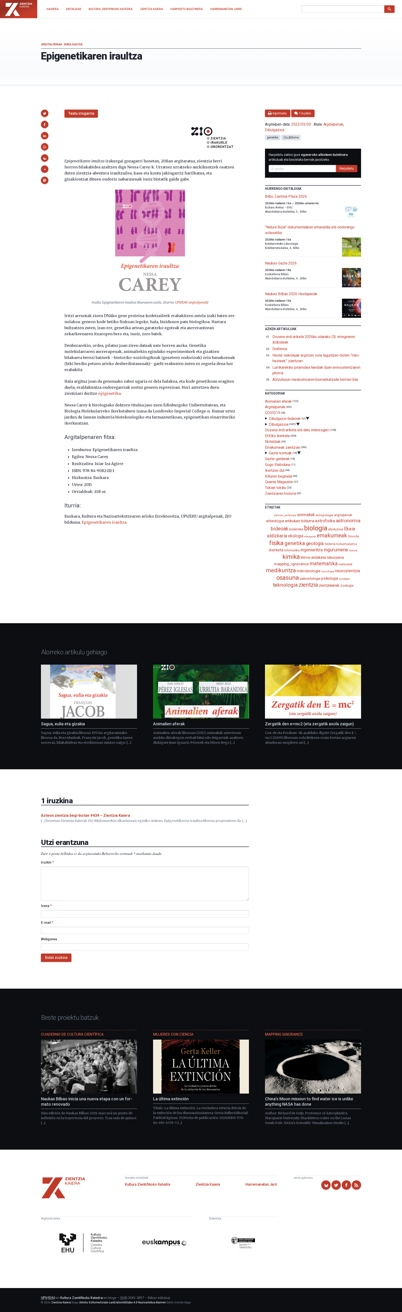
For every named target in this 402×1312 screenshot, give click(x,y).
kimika (291, 556)
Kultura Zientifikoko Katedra (147, 1184)
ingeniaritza (312, 549)
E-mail (47, 922)
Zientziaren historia (280, 493)
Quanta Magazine (279, 482)
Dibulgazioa (73, 44)
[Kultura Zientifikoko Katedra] (84, 1243)
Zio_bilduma (291, 137)
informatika (292, 550)
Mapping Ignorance (284, 1034)
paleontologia (310, 578)
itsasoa (353, 550)
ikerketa (276, 550)
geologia (315, 543)
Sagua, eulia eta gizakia (63, 723)
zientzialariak (329, 585)
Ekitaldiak (272, 441)
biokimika (296, 529)
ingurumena (336, 549)
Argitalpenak (51, 44)
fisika (276, 542)
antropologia (324, 515)
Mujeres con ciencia (173, 1034)
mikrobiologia (308, 571)
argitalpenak (343, 515)
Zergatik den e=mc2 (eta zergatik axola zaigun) (309, 723)
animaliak (306, 514)
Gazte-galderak (277, 459)
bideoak (279, 529)
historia (330, 544)
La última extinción (171, 1098)
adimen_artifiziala (285, 515)
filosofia (353, 536)
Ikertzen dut (274, 470)
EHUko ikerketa (277, 436)
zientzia (308, 584)
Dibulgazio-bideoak (285, 418)
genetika (272, 137)
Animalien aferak (278, 401)
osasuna (287, 577)
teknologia (285, 585)
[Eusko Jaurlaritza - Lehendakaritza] (243, 1243)
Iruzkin (47, 862)
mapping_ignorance (291, 564)
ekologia (295, 536)
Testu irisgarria (81, 113)
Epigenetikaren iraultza (104, 522)
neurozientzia (347, 570)
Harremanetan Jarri (261, 1184)
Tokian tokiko (275, 487)
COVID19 (272, 413)
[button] (44, 113)
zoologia (346, 586)
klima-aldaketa (313, 557)
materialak (345, 564)
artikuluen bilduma (299, 521)
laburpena (335, 557)
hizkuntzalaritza (346, 544)
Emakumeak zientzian (282, 447)
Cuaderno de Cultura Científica (72, 1034)
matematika (323, 563)
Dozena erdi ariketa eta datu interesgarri (297, 430)
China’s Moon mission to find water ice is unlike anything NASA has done (309, 1101)
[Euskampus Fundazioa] (164, 1243)
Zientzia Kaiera (208, 1184)
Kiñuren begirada (278, 476)
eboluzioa (335, 529)
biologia (315, 528)
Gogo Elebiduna (277, 464)
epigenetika (109, 393)
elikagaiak (310, 536)
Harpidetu (346, 168)
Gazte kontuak (280, 453)
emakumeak (332, 535)
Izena (46, 906)
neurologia (327, 571)
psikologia (329, 578)
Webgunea (49, 939)
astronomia (348, 520)
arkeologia (275, 521)
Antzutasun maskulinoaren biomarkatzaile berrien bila (315, 379)
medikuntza (281, 570)
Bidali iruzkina (56, 957)
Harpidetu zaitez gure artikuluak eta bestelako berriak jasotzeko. (308, 157)
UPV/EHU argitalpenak (191, 303)
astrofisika (325, 520)
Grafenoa (279, 349)
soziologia (344, 578)
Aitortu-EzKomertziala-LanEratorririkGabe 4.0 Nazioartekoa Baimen (122, 1302)
